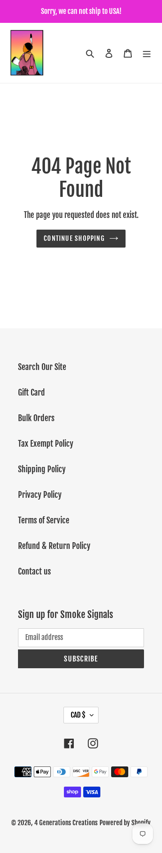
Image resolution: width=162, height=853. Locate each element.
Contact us (34, 571)
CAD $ (78, 714)
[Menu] (146, 53)
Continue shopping (74, 238)
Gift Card (31, 392)
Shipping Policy (42, 469)
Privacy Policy (40, 495)
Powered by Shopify (125, 822)
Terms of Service (43, 520)
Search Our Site (42, 367)
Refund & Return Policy (54, 546)
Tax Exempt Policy (45, 443)
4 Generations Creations (66, 822)
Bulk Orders (36, 418)
